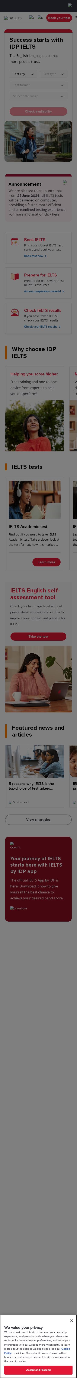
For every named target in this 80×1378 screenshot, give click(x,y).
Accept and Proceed (38, 1370)
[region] (38, 1346)
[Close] (71, 1320)
